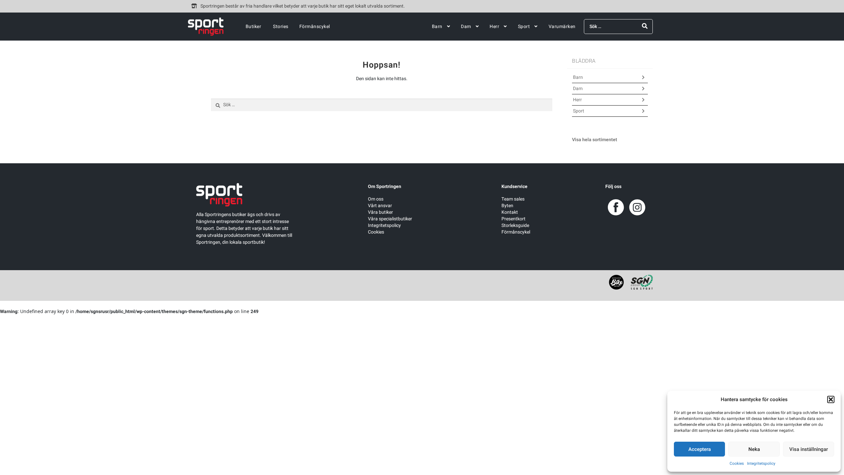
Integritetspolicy (761, 463)
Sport (524, 26)
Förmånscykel (314, 26)
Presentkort (513, 218)
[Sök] (645, 26)
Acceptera (699, 449)
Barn (437, 26)
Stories (280, 26)
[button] (831, 399)
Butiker (253, 26)
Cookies (737, 463)
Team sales (513, 199)
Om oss (375, 199)
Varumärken (562, 26)
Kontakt (509, 212)
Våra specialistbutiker (390, 218)
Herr (494, 26)
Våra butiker (380, 212)
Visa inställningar (808, 449)
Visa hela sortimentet (594, 139)
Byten (507, 205)
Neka (754, 449)
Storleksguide (515, 225)
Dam (466, 26)
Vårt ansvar (380, 205)
